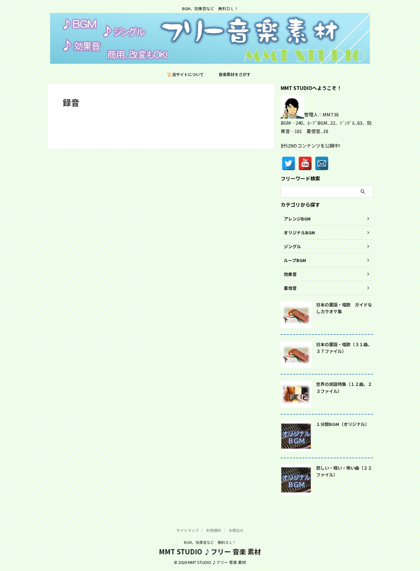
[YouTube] (305, 163)
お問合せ (236, 530)
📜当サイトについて (185, 74)
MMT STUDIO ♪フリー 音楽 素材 (210, 551)
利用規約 (213, 530)
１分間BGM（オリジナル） (342, 424)
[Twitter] (288, 163)
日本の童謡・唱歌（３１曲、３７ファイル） (344, 347)
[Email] (322, 163)
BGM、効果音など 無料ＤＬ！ (210, 542)
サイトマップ (187, 530)
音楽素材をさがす (235, 74)
